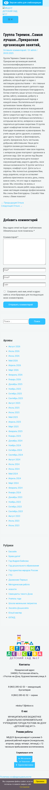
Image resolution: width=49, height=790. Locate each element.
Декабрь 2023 (15, 497)
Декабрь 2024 (15, 440)
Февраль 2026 (15, 375)
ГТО (10, 575)
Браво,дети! (14, 556)
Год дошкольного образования (23, 565)
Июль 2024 (13, 464)
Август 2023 (14, 516)
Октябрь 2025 (15, 393)
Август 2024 (14, 459)
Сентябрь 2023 (15, 511)
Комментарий (10, 237)
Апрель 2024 (14, 478)
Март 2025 (13, 426)
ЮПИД (11, 617)
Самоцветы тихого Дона (20, 594)
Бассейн (12, 551)
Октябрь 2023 (15, 506)
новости (12, 589)
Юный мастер (15, 613)
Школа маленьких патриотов (22, 603)
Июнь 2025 (13, 412)
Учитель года (14, 598)
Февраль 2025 (15, 431)
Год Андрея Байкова (18, 561)
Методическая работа (19, 584)
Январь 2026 (14, 379)
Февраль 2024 (15, 488)
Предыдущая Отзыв (12, 202)
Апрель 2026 (14, 365)
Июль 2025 (13, 408)
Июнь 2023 (13, 525)
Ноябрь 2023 (14, 502)
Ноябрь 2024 (14, 445)
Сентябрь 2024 (15, 455)
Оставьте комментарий (14, 50)
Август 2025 (14, 403)
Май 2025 (13, 417)
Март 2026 (13, 370)
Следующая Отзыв (11, 206)
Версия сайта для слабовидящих (25, 2)
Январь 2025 (14, 436)
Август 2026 (14, 346)
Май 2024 (13, 473)
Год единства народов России (23, 570)
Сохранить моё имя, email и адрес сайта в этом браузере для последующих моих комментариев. (23, 294)
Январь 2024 (14, 492)
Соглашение (24, 787)
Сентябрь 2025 (15, 398)
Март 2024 (13, 483)
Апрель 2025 (14, 422)
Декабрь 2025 (15, 384)
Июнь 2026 (13, 356)
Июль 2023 (13, 521)
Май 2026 (13, 360)
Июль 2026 (13, 351)
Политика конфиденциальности (16, 777)
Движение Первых (18, 580)
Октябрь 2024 (15, 450)
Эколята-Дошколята (18, 608)
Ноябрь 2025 (14, 389)
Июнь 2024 (13, 469)
